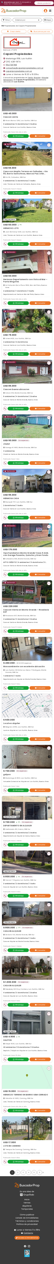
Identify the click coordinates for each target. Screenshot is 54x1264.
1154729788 (11, 65)
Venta (30, 77)
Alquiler (37, 77)
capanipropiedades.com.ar (19, 71)
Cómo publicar (27, 1214)
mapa (48, 20)
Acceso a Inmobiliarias (28, 1238)
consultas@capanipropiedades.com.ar (24, 68)
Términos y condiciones (27, 1221)
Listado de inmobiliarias (27, 1218)
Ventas (27, 1202)
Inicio (27, 1199)
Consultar (41, 136)
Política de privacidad (27, 1224)
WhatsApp (19, 136)
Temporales (27, 1209)
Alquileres (27, 1206)
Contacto (28, 1233)
